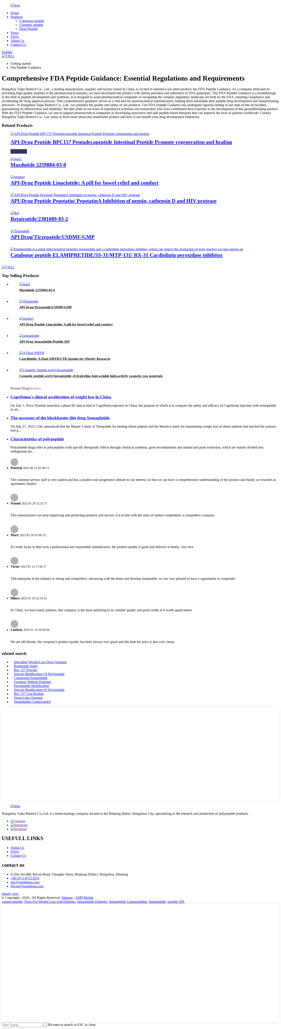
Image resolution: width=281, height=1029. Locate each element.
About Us (17, 40)
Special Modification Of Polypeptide (39, 674)
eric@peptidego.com (25, 882)
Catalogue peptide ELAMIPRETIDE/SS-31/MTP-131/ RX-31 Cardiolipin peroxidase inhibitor (117, 255)
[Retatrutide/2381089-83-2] (15, 213)
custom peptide (12, 901)
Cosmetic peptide (31, 25)
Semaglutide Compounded (32, 702)
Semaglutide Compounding (128, 901)
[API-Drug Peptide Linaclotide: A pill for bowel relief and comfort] (18, 177)
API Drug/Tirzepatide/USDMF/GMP (53, 237)
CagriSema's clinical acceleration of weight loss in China (61, 397)
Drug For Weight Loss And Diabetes (49, 901)
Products (17, 17)
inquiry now (10, 894)
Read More (19, 151)
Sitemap (67, 898)
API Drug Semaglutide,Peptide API (44, 341)
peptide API (176, 901)
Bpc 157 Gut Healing (29, 694)
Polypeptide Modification (31, 686)
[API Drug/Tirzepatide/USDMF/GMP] (20, 231)
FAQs (15, 37)
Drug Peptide (29, 29)
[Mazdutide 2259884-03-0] (16, 159)
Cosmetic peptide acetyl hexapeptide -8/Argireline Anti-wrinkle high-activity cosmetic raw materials (91, 376)
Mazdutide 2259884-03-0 (38, 165)
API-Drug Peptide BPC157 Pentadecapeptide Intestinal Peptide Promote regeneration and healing (121, 142)
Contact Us (18, 44)
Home (15, 13)
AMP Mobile (84, 898)
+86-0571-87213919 (25, 878)
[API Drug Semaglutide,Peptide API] (29, 336)
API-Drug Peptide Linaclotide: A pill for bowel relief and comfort (85, 183)
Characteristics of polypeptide (37, 439)
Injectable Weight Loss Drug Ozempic (40, 662)
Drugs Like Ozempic (28, 698)
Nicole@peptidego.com (27, 886)
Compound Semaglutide (30, 678)
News (15, 33)
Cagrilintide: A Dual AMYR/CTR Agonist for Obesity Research (64, 358)
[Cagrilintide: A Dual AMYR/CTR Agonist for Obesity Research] (31, 353)
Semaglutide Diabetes (92, 901)
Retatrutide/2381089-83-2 (39, 219)
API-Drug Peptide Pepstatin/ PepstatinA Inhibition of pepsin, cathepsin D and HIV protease (114, 201)
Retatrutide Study (26, 666)
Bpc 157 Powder (25, 670)
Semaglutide (157, 901)
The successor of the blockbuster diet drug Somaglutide (60, 418)
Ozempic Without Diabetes (32, 682)
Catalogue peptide (31, 21)
